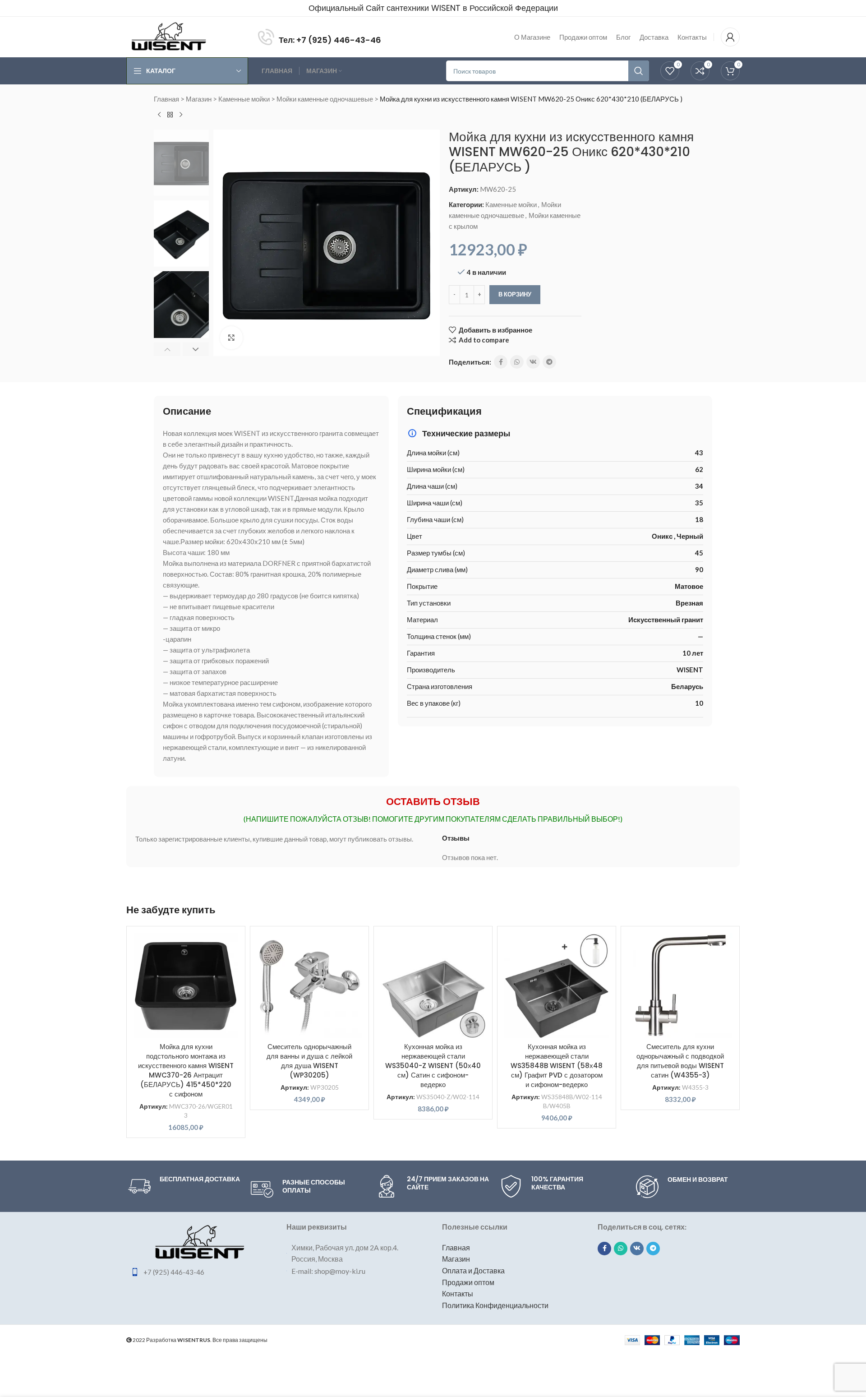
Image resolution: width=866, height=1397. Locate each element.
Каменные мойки (244, 99)
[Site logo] (168, 36)
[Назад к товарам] (170, 115)
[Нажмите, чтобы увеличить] (231, 337)
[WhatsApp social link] (517, 362)
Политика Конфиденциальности (495, 1305)
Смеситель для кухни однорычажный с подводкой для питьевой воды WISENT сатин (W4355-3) (680, 1061)
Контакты (457, 1293)
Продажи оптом (468, 1282)
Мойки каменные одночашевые (324, 99)
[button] (167, 349)
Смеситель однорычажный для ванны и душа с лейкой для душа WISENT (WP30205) (309, 1061)
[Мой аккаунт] (730, 37)
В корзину (514, 294)
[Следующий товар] (180, 115)
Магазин (199, 99)
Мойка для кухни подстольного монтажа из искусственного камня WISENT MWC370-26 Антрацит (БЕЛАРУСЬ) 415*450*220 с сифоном (186, 1070)
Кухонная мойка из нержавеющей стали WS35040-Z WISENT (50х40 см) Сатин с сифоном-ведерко (433, 1065)
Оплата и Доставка (473, 1270)
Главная (166, 99)
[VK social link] (533, 362)
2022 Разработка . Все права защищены (199, 1340)
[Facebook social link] (500, 362)
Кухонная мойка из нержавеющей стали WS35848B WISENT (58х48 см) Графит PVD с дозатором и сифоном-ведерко (557, 1065)
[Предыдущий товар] (159, 115)
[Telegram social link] (549, 362)
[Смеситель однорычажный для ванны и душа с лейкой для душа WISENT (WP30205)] (309, 985)
